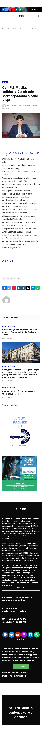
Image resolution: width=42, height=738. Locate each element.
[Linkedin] (30, 635)
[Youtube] (18, 635)
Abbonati (34, 9)
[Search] (38, 16)
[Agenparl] (21, 16)
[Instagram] (24, 635)
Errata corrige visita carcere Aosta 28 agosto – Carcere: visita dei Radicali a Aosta (19, 332)
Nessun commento (31, 105)
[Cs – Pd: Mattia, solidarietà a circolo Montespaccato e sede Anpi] (21, 125)
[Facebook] (5, 635)
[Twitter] (11, 635)
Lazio (5, 82)
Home (4, 29)
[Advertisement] (21, 55)
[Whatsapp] (37, 635)
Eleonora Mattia (9, 278)
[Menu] (3, 16)
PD (19, 278)
